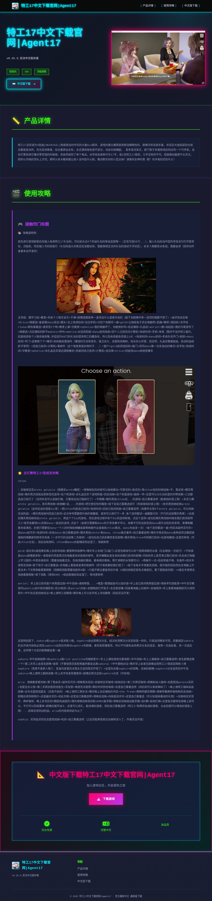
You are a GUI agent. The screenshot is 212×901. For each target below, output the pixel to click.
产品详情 (148, 5)
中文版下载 (191, 5)
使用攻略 (169, 5)
